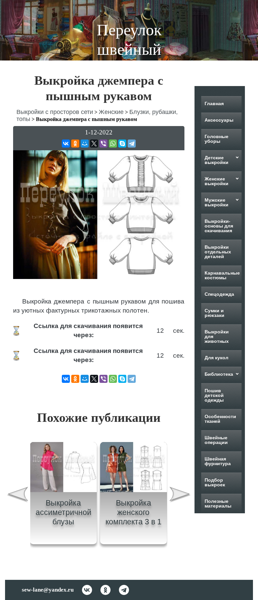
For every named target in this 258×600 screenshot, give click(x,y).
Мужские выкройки (216, 202)
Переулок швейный (129, 39)
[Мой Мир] (85, 143)
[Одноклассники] (75, 143)
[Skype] (122, 143)
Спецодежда (219, 294)
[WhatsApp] (113, 143)
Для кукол (216, 357)
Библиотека (219, 374)
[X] (94, 143)
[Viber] (103, 143)
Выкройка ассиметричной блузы (63, 512)
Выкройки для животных (217, 336)
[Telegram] (132, 143)
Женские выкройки (216, 181)
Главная (214, 103)
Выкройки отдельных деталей (218, 251)
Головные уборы (216, 139)
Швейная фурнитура (218, 461)
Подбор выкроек (215, 482)
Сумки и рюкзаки (214, 313)
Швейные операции (216, 440)
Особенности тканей (220, 419)
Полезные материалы (218, 503)
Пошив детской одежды (214, 395)
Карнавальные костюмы (222, 275)
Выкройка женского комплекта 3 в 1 (133, 512)
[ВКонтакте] (66, 143)
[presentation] (17, 495)
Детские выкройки (216, 160)
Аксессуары (219, 120)
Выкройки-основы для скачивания (219, 225)
